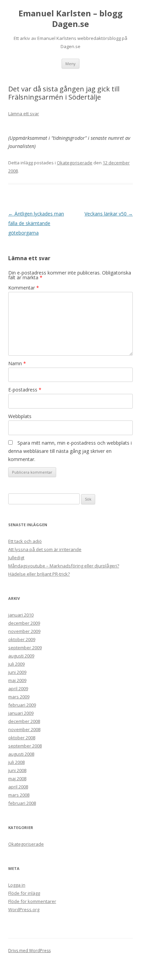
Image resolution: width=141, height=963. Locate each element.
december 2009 (24, 623)
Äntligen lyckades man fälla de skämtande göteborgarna (36, 223)
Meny (70, 63)
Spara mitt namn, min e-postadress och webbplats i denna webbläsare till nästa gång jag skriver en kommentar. (70, 451)
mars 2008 (18, 795)
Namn (17, 363)
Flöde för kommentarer (32, 901)
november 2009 (24, 631)
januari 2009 (21, 713)
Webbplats (19, 416)
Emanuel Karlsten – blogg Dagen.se (70, 18)
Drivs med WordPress (29, 950)
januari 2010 (21, 615)
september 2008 (25, 746)
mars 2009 (18, 697)
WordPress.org (23, 909)
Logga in (16, 885)
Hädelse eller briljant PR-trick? (39, 574)
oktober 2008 (21, 738)
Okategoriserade (74, 163)
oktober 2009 (21, 639)
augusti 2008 (21, 754)
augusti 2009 (21, 656)
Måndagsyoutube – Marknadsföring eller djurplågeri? (63, 566)
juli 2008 (16, 762)
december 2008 (24, 721)
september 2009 (25, 648)
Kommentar (23, 287)
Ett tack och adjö (25, 541)
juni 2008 (17, 770)
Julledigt (16, 557)
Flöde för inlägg (24, 893)
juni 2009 (17, 672)
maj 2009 (17, 680)
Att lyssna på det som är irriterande (44, 549)
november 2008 (24, 729)
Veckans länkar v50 (109, 213)
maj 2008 (17, 778)
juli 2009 (16, 664)
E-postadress (24, 389)
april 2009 (18, 688)
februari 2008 (22, 803)
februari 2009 (22, 705)
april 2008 (18, 787)
